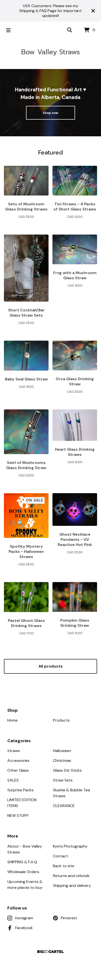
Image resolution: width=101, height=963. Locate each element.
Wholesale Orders (23, 871)
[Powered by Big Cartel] (50, 951)
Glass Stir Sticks (67, 770)
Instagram (24, 918)
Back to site (63, 865)
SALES (13, 780)
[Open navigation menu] (8, 30)
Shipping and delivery (72, 885)
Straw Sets (63, 780)
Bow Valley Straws (50, 52)
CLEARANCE (64, 805)
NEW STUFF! (17, 815)
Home (12, 720)
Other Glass (18, 770)
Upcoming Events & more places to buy (24, 884)
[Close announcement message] (93, 11)
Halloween (62, 750)
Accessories (18, 760)
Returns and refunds (71, 875)
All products (50, 666)
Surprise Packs (20, 790)
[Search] (69, 30)
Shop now (50, 113)
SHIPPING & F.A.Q (22, 862)
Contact (60, 856)
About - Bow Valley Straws (24, 849)
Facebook (24, 927)
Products (61, 720)
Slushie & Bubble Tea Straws (71, 792)
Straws (13, 750)
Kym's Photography (70, 846)
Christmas (62, 760)
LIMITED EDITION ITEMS (22, 802)
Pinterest (69, 918)
